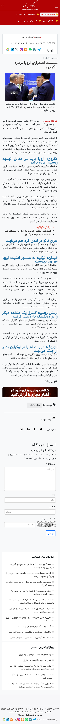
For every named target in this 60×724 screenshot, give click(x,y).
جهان (37, 37)
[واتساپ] (30, 50)
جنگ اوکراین (34, 405)
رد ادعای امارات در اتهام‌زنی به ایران (35, 654)
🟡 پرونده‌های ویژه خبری (49, 14)
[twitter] (41, 429)
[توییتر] (16, 50)
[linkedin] (28, 429)
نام (53, 495)
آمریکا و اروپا (28, 37)
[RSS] (11, 720)
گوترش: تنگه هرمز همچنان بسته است (33, 626)
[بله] (34, 51)
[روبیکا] (7, 50)
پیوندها (54, 719)
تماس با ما (47, 719)
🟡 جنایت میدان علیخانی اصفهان (29, 21)
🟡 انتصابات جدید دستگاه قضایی (27, 14)
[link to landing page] (30, 5)
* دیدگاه (50, 464)
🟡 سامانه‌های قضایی (50, 21)
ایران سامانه (23, 715)
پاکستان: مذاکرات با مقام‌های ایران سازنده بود (30, 632)
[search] (3, 5)
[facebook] (34, 429)
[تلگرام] (39, 50)
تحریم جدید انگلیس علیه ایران (37, 660)
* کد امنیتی (48, 518)
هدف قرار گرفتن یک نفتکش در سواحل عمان (30, 637)
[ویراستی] (12, 50)
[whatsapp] (21, 429)
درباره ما (39, 719)
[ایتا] (25, 50)
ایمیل (52, 506)
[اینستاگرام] (21, 50)
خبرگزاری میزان (50, 121)
